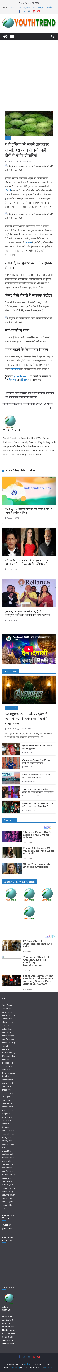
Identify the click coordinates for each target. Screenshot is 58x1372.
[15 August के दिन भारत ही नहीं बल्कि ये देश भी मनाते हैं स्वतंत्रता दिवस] (29, 478)
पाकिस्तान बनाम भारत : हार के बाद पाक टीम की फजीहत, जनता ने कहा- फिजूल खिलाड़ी (37, 805)
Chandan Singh (25, 729)
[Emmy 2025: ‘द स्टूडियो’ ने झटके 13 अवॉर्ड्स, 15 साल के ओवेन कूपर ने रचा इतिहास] (11, 792)
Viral (8, 138)
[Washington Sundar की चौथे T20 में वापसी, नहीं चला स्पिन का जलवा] (11, 763)
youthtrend (21, 376)
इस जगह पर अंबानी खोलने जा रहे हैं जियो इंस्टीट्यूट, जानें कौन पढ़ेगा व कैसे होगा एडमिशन (27, 613)
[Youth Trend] (5, 36)
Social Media (7, 1316)
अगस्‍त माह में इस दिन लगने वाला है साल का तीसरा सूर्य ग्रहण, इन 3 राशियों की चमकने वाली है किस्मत (30, 395)
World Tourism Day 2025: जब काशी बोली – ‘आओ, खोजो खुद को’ (36, 776)
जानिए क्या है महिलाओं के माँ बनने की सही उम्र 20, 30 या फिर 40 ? (27, 405)
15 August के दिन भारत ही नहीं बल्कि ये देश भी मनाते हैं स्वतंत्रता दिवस (28, 510)
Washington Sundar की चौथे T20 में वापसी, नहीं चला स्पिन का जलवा (36, 761)
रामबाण (29, 242)
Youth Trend (26, 161)
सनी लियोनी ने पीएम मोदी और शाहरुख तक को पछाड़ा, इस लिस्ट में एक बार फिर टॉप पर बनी (26, 562)
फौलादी (8, 190)
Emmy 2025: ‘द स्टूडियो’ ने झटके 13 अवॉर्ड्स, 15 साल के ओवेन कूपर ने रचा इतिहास (37, 790)
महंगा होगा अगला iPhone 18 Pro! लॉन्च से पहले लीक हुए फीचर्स (37, 747)
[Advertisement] (29, 70)
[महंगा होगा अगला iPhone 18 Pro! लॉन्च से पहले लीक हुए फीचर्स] (11, 749)
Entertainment (11, 708)
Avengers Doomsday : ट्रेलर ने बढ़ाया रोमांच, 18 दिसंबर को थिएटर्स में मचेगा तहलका (26, 718)
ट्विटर (24, 379)
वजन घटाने (15, 368)
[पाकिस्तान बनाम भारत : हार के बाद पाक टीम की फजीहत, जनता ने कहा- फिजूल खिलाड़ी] (11, 807)
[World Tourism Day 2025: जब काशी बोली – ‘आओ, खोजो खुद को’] (11, 778)
